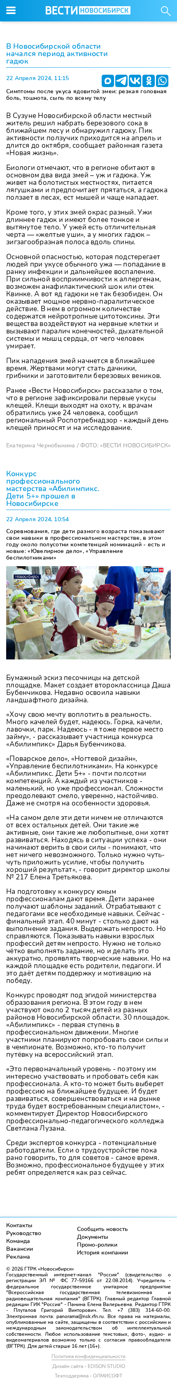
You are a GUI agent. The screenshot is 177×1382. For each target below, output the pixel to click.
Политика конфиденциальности (88, 1356)
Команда (18, 1241)
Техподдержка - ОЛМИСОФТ (88, 1376)
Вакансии (19, 1249)
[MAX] (108, 81)
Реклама (18, 1257)
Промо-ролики (97, 1245)
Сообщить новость (102, 1229)
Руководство (23, 1233)
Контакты (19, 1225)
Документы (92, 1237)
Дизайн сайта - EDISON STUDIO (88, 1366)
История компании (102, 1253)
